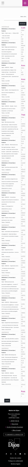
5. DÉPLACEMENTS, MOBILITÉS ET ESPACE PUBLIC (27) (22, 173)
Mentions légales (15, 464)
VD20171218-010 (5, 332)
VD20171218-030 (5, 275)
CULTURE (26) (22, 235)
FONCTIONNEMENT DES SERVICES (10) (22, 320)
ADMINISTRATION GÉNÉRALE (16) (22, 195)
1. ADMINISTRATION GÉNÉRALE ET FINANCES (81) (22, 127)
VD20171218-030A (6, 295)
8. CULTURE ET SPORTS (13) (22, 187)
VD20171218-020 (5, 26)
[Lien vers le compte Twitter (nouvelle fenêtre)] (15, 454)
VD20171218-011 (5, 348)
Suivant (7, 400)
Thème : (3, 38)
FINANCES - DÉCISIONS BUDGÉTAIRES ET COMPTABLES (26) (22, 291)
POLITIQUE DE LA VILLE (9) (22, 361)
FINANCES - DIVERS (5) (22, 303)
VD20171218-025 (5, 172)
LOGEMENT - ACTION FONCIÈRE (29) (22, 330)
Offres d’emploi (16, 430)
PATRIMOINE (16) (22, 344)
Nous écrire (14, 424)
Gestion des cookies (15, 458)
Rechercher (22, 23)
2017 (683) (22, 73)
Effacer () (22, 31)
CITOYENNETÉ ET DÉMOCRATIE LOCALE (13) (22, 213)
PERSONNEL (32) (22, 348)
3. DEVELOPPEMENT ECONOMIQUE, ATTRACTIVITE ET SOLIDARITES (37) (22, 158)
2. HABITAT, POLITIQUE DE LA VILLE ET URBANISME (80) (22, 142)
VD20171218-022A (6, 99)
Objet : (3, 33)
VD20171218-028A (6, 259)
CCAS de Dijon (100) (22, 38)
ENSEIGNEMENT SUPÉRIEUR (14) (22, 263)
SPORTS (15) (22, 372)
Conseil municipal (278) (22, 108)
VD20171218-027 (5, 225)
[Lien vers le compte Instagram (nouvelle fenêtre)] (11, 454)
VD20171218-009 (5, 316)
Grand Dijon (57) (22, 52)
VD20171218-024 (5, 160)
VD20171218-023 (5, 115)
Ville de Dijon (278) (22, 58)
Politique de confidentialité (15, 461)
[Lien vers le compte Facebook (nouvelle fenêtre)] (6, 454)
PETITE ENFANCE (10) (22, 354)
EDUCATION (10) (22, 248)
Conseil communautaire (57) (22, 88)
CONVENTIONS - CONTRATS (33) (22, 229)
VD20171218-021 (5, 40)
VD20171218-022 (5, 83)
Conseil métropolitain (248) (22, 101)
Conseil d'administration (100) (22, 95)
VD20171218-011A (5, 366)
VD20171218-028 (5, 243)
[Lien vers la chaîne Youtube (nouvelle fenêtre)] (20, 454)
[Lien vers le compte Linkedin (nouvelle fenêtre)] (25, 454)
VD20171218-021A (5, 61)
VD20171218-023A (6, 138)
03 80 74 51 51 (14, 421)
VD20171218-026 (5, 211)
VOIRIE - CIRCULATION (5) (22, 383)
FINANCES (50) (22, 281)
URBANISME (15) (22, 376)
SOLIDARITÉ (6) (22, 368)
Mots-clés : (23, 16)
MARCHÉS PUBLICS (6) (22, 339)
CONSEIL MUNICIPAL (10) (22, 221)
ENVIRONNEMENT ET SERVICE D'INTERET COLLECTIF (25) (22, 272)
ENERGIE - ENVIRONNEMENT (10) (22, 255)
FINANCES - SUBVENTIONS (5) (22, 311)
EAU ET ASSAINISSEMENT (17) (22, 242)
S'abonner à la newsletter (14, 434)
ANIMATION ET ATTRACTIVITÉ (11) (22, 203)
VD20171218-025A (6, 190)
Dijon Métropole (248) (22, 45)
